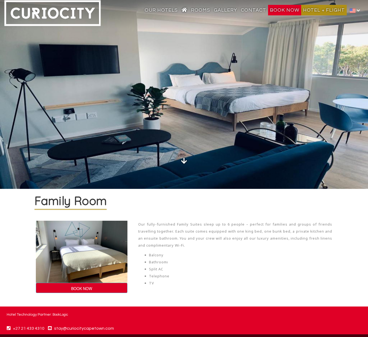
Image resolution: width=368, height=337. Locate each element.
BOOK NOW (284, 10)
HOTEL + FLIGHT (324, 10)
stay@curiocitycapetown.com (84, 328)
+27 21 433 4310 (27, 328)
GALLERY (225, 10)
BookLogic (60, 314)
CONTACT (253, 10)
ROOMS (200, 10)
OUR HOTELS (161, 10)
